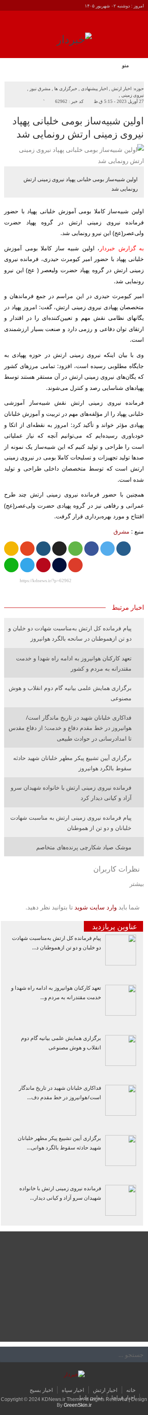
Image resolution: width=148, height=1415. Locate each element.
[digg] (123, 548)
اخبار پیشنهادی (94, 88)
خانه (131, 1390)
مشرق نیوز (40, 88)
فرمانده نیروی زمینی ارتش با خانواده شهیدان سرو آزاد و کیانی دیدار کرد (71, 792)
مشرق (121, 531)
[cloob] (75, 548)
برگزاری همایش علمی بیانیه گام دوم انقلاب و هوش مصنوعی (70, 693)
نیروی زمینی (132, 95)
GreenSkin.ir (78, 1405)
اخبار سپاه (73, 1390)
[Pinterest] (43, 565)
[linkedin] (43, 548)
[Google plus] (75, 565)
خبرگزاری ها (65, 88)
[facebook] (91, 548)
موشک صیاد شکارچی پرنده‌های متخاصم (84, 847)
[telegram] (27, 565)
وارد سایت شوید (95, 907)
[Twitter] (107, 548)
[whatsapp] (11, 565)
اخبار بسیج (41, 1390)
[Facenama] (59, 565)
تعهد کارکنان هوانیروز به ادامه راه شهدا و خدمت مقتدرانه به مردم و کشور (74, 663)
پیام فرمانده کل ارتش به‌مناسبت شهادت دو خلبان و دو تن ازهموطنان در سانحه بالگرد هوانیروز (70, 633)
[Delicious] (59, 548)
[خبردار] (74, 42)
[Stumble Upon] (27, 548)
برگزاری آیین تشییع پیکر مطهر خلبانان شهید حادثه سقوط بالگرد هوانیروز (72, 763)
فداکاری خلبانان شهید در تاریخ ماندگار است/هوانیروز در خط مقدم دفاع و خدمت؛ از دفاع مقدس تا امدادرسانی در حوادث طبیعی (70, 727)
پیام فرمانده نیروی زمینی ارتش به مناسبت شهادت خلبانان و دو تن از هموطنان (71, 823)
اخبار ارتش (121, 88)
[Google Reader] (11, 548)
